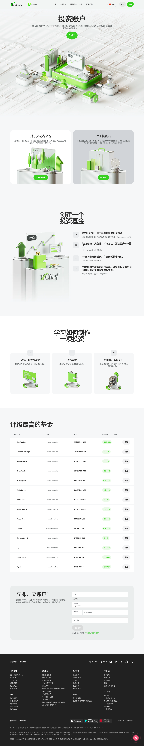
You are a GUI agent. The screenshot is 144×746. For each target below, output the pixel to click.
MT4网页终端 (46, 694)
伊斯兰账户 (14, 701)
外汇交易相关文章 (110, 701)
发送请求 (76, 686)
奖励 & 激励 (77, 678)
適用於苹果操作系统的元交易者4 (53, 702)
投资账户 (76, 675)
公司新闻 (13, 680)
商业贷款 (76, 680)
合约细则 (13, 704)
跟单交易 (76, 683)
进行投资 (103, 177)
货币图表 (107, 680)
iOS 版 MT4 (46, 699)
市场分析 (107, 671)
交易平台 (45, 671)
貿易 (12, 694)
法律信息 (13, 678)
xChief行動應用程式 (49, 705)
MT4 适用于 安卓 (47, 697)
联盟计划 (89, 4)
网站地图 (22, 662)
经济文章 (107, 678)
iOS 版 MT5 (46, 686)
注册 (122, 4)
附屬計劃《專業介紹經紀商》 (83, 701)
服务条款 (88, 633)
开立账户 (72, 35)
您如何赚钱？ (77, 698)
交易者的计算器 (109, 686)
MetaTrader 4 (46, 691)
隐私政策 (95, 633)
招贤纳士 (13, 686)
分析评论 (107, 675)
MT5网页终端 (46, 680)
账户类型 (13, 698)
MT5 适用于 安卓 (47, 683)
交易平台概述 (46, 675)
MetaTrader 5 (46, 678)
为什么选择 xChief (16, 675)
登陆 (130, 4)
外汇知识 (107, 692)
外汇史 (106, 695)
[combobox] (100, 605)
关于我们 (13, 662)
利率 (105, 683)
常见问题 (13, 683)
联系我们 (13, 689)
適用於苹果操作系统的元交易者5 (53, 689)
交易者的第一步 (109, 698)
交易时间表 (108, 709)
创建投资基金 (40, 177)
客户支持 (76, 671)
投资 (126, 442)
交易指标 (107, 706)
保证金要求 (14, 706)
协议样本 (13, 709)
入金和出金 (77, 689)
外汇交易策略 (109, 704)
